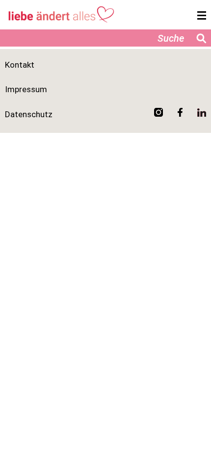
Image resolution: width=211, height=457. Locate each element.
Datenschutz (29, 114)
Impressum (26, 89)
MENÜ (199, 16)
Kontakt (19, 65)
